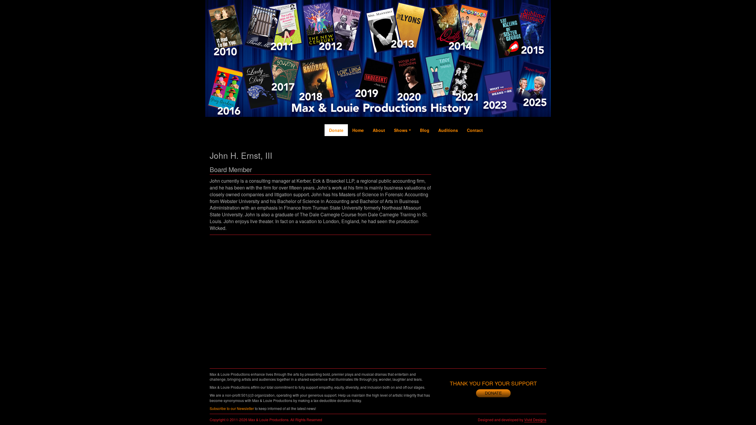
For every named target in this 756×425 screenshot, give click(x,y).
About (379, 130)
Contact (475, 130)
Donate (336, 130)
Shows (401, 130)
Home (358, 130)
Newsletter (540, 153)
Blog (424, 130)
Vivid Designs (535, 419)
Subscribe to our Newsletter (232, 408)
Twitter (505, 145)
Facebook (493, 150)
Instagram (529, 153)
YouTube (516, 148)
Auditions (448, 130)
